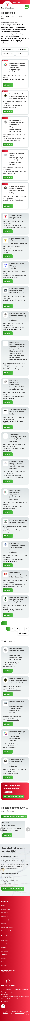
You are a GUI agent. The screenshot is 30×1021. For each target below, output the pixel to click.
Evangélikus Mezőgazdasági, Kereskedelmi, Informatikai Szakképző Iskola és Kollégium (17, 384)
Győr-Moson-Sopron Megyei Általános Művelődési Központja (17, 291)
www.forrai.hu (11, 666)
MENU (27, 7)
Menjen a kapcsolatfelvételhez (12, 888)
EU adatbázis (16, 2)
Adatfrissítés (4, 944)
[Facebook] (3, 1006)
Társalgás (4, 954)
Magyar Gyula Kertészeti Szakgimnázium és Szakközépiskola (18, 600)
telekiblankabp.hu (12, 747)
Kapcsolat (4, 965)
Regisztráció (4, 940)
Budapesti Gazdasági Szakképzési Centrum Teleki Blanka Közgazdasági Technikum (17, 67)
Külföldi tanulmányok (7, 927)
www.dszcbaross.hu (13, 773)
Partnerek (4, 962)
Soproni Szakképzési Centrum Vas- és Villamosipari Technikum (18, 241)
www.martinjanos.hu (13, 720)
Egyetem (3, 923)
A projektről (4, 951)
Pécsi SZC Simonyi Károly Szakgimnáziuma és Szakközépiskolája (18, 96)
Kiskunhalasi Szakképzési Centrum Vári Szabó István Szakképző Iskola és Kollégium (17, 547)
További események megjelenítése (13, 816)
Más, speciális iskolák (7, 931)
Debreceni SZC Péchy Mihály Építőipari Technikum (17, 266)
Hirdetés (3, 947)
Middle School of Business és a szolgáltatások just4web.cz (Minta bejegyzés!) (16, 495)
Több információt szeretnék (13, 796)
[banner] (7, 5)
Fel (5, 623)
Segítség (3, 958)
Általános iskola (5, 909)
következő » (23, 633)
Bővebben (7, 85)
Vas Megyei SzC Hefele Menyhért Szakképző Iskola (17, 412)
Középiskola (15, 22)
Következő (28, 829)
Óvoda (3, 905)
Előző (2, 829)
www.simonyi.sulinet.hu (14, 690)
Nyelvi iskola (4, 916)
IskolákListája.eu (6, 22)
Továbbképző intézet (7, 920)
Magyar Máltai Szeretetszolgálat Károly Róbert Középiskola (18, 575)
